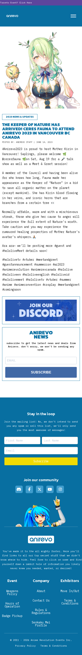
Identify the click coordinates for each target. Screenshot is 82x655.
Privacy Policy (25, 645)
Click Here (25, 2)
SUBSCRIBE (41, 372)
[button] (73, 16)
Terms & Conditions (53, 645)
